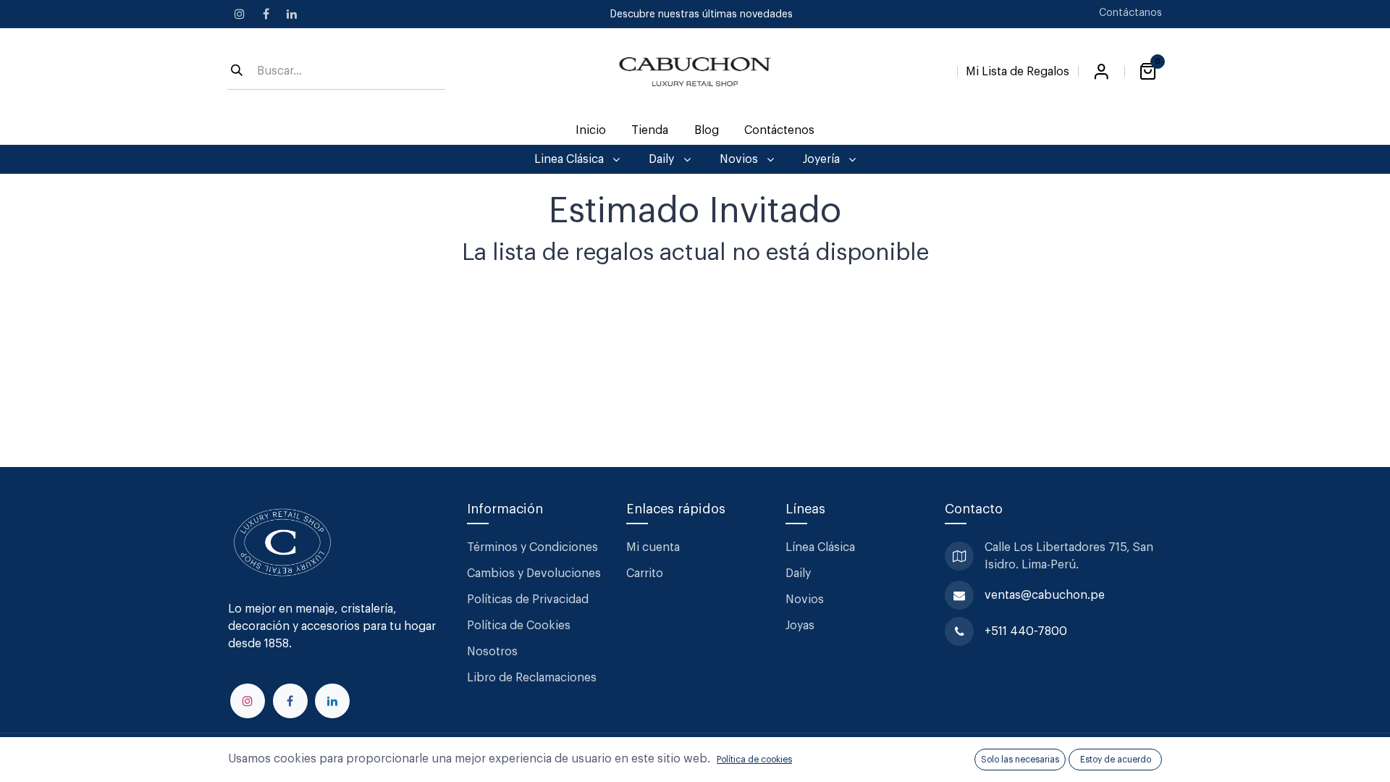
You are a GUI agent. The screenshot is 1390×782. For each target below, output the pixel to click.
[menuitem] (591, 130)
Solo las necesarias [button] (1020, 759)
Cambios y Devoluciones (534, 573)
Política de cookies (754, 759)
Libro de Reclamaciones (532, 678)
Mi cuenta (653, 547)
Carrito (644, 573)
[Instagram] (239, 13)
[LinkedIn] (291, 13)
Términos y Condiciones (534, 547)
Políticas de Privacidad (528, 599)
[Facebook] (265, 13)
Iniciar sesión (1101, 71)
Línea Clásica (820, 547)
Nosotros (492, 651)
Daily (798, 573)
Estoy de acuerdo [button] (1115, 759)
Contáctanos (1130, 13)
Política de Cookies (518, 625)
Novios (804, 599)
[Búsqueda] (236, 72)
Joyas (799, 625)
